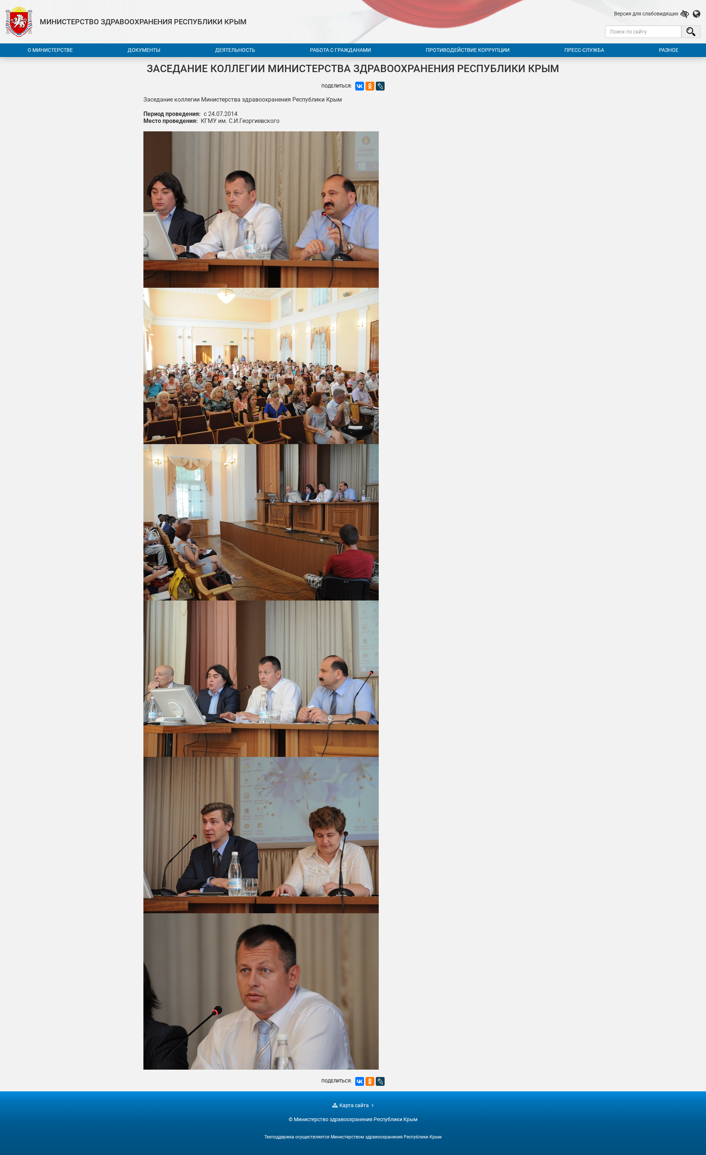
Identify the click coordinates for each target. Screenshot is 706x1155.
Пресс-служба (584, 50)
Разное (668, 50)
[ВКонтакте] (359, 86)
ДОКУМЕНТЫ (144, 50)
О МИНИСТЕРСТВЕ (50, 50)
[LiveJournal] (380, 86)
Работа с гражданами (340, 50)
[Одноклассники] (370, 86)
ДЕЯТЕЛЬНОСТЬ (235, 50)
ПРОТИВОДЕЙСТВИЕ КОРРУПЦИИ (468, 50)
